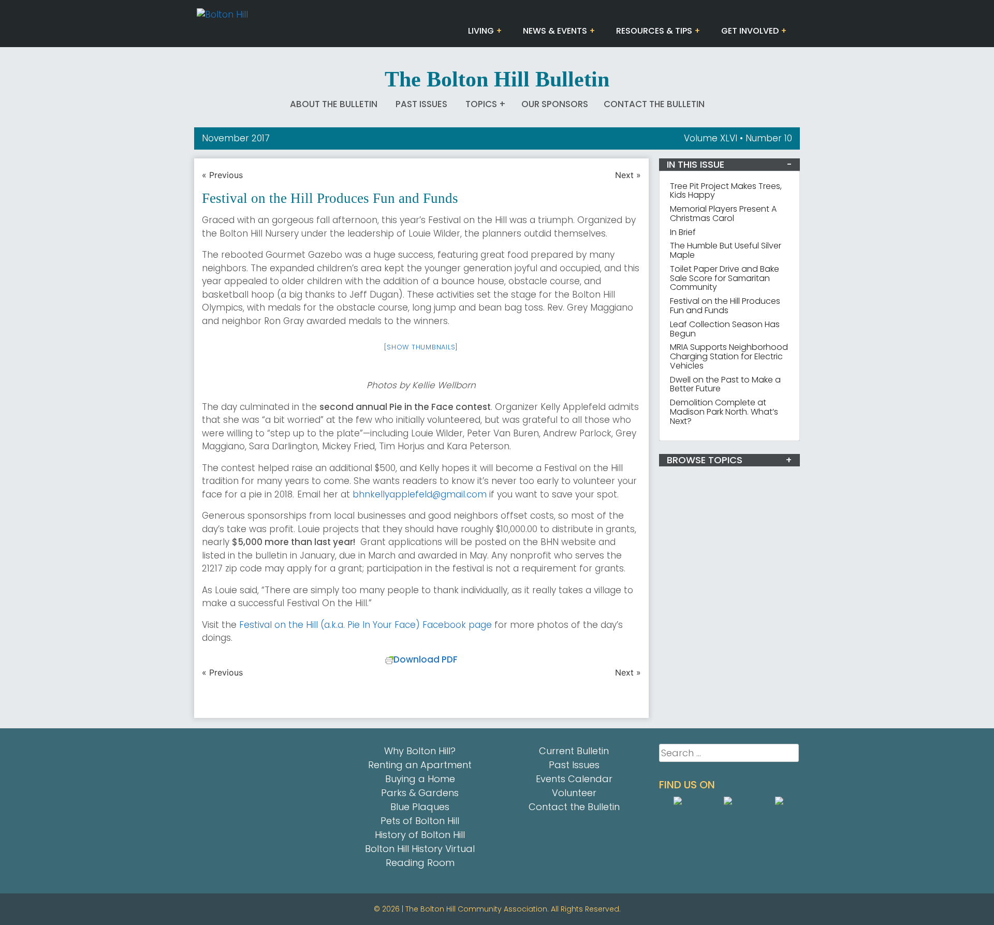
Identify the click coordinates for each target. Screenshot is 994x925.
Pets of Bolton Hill (420, 820)
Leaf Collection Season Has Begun (725, 329)
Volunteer (574, 792)
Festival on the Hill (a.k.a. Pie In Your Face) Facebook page (365, 625)
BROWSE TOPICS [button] (704, 460)
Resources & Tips (654, 31)
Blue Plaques (419, 806)
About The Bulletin (333, 104)
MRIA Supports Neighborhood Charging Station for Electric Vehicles (729, 356)
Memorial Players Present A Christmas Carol (723, 213)
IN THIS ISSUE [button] (695, 164)
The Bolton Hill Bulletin (497, 79)
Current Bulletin (574, 750)
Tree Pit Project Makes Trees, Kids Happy (726, 190)
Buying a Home (420, 778)
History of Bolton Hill (420, 834)
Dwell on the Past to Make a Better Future (725, 384)
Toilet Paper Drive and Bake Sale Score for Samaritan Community (724, 278)
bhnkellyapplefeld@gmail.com (420, 494)
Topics (481, 104)
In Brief (683, 232)
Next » (628, 175)
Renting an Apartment (420, 764)
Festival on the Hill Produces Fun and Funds (725, 305)
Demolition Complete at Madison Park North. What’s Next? (724, 412)
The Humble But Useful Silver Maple (725, 250)
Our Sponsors (554, 104)
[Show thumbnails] (421, 347)
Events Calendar (574, 778)
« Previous (222, 175)
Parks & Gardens (420, 792)
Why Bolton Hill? (420, 750)
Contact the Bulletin (654, 104)
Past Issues (421, 104)
